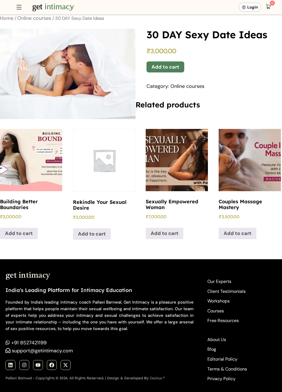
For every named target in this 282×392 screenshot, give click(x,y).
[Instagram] (24, 365)
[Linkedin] (10, 365)
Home (6, 18)
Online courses (34, 18)
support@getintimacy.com (42, 350)
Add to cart (165, 67)
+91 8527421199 (29, 342)
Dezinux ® (157, 378)
